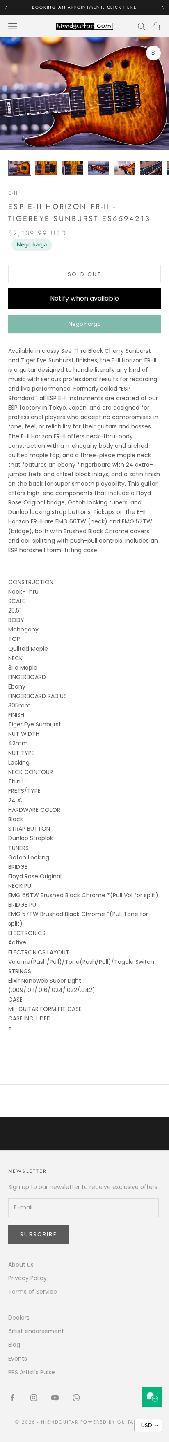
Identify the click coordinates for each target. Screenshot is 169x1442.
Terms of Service (32, 1292)
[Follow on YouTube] (55, 1398)
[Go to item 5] (124, 168)
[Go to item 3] (72, 168)
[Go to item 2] (45, 168)
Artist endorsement (36, 1331)
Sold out (84, 274)
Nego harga (32, 244)
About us (21, 1264)
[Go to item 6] (150, 168)
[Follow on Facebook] (12, 1398)
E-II (13, 193)
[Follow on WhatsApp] (76, 1398)
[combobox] (148, 1425)
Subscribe (38, 1234)
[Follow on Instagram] (34, 1398)
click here (121, 7)
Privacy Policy (27, 1278)
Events (17, 1358)
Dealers (19, 1317)
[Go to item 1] (19, 168)
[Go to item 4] (98, 168)
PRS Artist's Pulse (31, 1372)
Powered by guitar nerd (117, 1422)
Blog (14, 1345)
